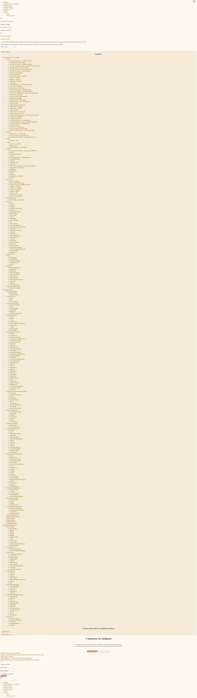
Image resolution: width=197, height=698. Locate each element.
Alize (8, 59)
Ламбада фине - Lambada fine (18, 147)
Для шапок (10, 617)
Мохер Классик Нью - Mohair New (19, 101)
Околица (12, 239)
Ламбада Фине (14, 295)
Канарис (12, 164)
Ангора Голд (13, 335)
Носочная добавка (15, 261)
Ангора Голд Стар (15, 342)
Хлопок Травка (14, 500)
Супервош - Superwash (16, 117)
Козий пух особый (15, 288)
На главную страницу (104, 651)
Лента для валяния (15, 225)
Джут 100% (13, 588)
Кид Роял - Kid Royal (16, 86)
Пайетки (12, 418)
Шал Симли (13, 413)
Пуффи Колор (14, 328)
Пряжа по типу (8, 289)
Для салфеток (11, 571)
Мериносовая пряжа (13, 303)
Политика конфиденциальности (27, 660)
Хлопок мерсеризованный (17, 249)
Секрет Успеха (14, 493)
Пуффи (12, 327)
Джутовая (13, 218)
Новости (6, 10)
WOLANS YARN (11, 198)
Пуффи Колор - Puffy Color (17, 105)
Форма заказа (8, 5)
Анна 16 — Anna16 (15, 144)
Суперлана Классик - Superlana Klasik (20, 120)
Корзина (8, 655)
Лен (11, 222)
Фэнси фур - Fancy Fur (16, 195)
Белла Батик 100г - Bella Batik (18, 76)
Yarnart (8, 149)
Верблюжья (13, 269)
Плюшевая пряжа (12, 315)
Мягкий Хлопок (14, 476)
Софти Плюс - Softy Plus (17, 113)
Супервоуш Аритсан (16, 349)
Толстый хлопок (14, 242)
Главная (6, 2)
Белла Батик (13, 457)
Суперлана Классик (15, 352)
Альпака (12, 205)
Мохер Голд (13, 233)
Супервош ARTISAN (15, 118)
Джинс (12, 152)
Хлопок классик (14, 245)
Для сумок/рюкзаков (13, 584)
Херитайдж (13, 367)
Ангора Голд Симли (15, 340)
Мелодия (12, 364)
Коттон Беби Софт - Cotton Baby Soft (20, 89)
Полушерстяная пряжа (13, 332)
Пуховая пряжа (11, 522)
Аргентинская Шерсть (16, 496)
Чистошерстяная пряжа (13, 488)
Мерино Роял (14, 489)
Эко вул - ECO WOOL (16, 196)
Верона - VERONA (15, 79)
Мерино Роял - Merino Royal (18, 100)
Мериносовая (14, 278)
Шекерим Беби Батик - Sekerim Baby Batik (22, 130)
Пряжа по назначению (10, 525)
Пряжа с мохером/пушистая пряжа (17, 391)
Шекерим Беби (14, 437)
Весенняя (12, 271)
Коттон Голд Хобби (15, 461)
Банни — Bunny (14, 181)
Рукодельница (14, 262)
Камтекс (9, 201)
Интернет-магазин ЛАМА (12, 653)
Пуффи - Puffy (14, 103)
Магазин (3, 655)
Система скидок (8, 9)
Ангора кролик (14, 378)
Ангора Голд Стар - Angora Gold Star (20, 71)
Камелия (12, 161)
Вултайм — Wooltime (16, 81)
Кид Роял (12, 393)
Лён (11, 300)
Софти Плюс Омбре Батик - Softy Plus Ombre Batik (24, 115)
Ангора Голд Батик (15, 337)
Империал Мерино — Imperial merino (20, 157)
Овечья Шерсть (14, 494)
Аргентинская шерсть (16, 208)
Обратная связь (5, 658)
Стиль (11, 172)
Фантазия (12, 244)
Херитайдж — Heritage (16, 176)
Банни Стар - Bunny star (16, 183)
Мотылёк (12, 232)
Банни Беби (13, 330)
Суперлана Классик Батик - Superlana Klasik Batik (24, 122)
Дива (11, 432)
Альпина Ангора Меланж (17, 359)
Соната (12, 264)
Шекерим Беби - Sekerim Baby (18, 128)
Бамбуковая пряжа (12, 515)
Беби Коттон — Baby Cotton (18, 134)
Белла (11, 456)
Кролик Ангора (14, 383)
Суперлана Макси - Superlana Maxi (19, 123)
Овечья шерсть (14, 284)
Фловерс (12, 174)
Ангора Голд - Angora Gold (17, 62)
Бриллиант (13, 357)
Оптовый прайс (8, 7)
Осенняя (12, 283)
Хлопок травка (14, 250)
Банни (12, 379)
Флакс (11, 298)
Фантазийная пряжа (12, 498)
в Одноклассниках (6, 634)
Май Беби (13, 435)
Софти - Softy (14, 110)
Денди (12, 217)
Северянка (13, 240)
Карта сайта (40, 655)
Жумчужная (13, 293)
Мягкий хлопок (14, 237)
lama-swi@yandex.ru (27, 658)
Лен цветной (13, 223)
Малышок (12, 228)
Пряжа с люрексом (12, 410)
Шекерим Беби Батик (16, 439)
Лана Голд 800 (14, 347)
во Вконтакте (5, 631)
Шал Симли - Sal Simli (16, 106)
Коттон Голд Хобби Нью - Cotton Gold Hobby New (24, 93)
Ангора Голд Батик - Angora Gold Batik (21, 64)
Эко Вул (12, 491)
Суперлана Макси (15, 356)
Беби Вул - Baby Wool (16, 72)
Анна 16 (12, 484)
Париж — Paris (14, 140)
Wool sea (9, 179)
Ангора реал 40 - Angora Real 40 (19, 67)
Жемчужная (13, 276)
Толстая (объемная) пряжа (14, 506)
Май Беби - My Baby (16, 98)
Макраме (12, 169)
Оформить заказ (16, 655)
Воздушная (13, 215)
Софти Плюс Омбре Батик (17, 323)
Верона (12, 430)
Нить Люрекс (14, 259)
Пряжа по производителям (11, 57)
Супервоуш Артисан (16, 554)
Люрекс (12, 420)
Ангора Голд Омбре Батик (17, 339)
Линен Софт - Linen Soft (17, 167)
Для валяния (10, 547)
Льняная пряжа (11, 296)
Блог (2, 656)
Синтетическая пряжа (13, 428)
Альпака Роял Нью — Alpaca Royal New (21, 61)
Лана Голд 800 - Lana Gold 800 (18, 96)
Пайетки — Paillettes (16, 188)
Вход (8, 14)
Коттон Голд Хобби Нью (17, 464)
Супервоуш (13, 350)
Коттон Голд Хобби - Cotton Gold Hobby (21, 91)
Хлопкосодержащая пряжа (14, 454)
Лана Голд (13, 345)
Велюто (12, 318)
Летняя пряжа (11, 518)
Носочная (12, 281)
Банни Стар (13, 381)
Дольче (12, 156)
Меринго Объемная (15, 313)
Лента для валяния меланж (17, 227)
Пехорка (9, 266)
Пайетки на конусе (15, 189)
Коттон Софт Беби (15, 459)
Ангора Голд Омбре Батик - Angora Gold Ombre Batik (25, 66)
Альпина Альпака (15, 361)
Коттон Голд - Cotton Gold (17, 88)
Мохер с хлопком (15, 235)
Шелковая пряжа (12, 523)
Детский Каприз (15, 274)
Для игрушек (10, 527)
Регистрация (10, 15)
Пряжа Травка (11, 520)
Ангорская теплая (15, 267)
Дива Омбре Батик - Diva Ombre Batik (21, 84)
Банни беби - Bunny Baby (17, 200)
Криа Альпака (14, 220)
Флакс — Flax (13, 193)
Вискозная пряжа (12, 291)
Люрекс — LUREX (15, 186)
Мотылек (12, 474)
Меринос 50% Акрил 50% (29, 655)
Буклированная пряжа (13, 517)
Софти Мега (13, 325)
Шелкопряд (13, 252)
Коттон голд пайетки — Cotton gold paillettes (22, 166)
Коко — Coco (13, 145)
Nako (8, 139)
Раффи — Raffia (14, 191)
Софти (12, 320)
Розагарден (13, 171)
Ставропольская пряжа (13, 286)
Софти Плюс (13, 322)
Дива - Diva (13, 83)
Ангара (12, 206)
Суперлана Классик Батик (17, 354)
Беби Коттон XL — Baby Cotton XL (19, 135)
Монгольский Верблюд (16, 386)
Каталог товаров (5, 52)
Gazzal (8, 132)
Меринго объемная (15, 230)
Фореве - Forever (15, 125)
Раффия (12, 593)
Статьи (6, 12)
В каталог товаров (92, 651)
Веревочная (13, 257)
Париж (12, 440)
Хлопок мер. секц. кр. (16, 247)
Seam (8, 142)
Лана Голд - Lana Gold (16, 95)
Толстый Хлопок (14, 478)
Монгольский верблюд (16, 279)
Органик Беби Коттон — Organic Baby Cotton (22, 137)
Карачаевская (11, 254)
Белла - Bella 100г (15, 74)
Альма (12, 203)
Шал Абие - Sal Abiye (16, 108)
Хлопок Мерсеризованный (17, 479)
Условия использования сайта (9, 660)
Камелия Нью (14, 162)
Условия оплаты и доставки (11, 4)
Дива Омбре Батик (15, 433)
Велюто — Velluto (15, 78)
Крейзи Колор (14, 362)
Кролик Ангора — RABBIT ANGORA (20, 184)
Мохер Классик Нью (16, 394)
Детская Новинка (15, 272)
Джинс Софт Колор (15, 154)
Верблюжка (13, 213)
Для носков (10, 552)
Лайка (11, 306)
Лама (8, 256)
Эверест (12, 178)
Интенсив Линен (15, 159)
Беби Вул (12, 344)
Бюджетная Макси (15, 211)
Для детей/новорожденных (15, 594)
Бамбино (12, 210)
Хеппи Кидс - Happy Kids (17, 127)
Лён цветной (13, 301)
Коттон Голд (13, 462)
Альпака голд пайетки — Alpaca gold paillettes (23, 150)
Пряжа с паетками (12, 423)
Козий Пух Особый (15, 408)
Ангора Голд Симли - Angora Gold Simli (21, 69)
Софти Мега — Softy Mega (17, 111)
